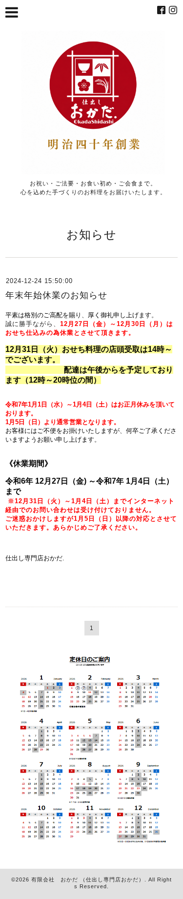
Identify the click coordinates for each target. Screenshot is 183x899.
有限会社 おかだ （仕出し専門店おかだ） (87, 879)
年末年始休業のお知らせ (56, 295)
